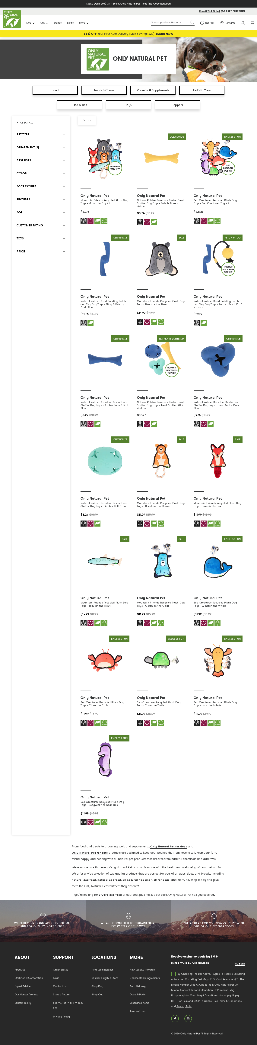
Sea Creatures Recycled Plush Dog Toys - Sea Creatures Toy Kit (215, 202)
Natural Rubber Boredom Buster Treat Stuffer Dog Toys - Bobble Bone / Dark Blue (105, 405)
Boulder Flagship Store (104, 978)
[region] (41, 475)
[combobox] (173, 23)
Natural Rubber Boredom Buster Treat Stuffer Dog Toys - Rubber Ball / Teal (104, 504)
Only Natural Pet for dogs (168, 846)
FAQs (56, 978)
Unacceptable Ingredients (145, 978)
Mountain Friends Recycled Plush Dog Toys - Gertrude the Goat (161, 604)
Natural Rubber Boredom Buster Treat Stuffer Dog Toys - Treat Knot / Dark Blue (217, 405)
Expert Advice (22, 986)
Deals (70, 22)
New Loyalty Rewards (142, 969)
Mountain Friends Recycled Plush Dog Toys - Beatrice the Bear (161, 302)
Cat (42, 22)
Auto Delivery (138, 986)
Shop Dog (97, 986)
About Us (20, 969)
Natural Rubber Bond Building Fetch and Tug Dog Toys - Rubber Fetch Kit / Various (218, 304)
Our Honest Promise (26, 994)
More (82, 22)
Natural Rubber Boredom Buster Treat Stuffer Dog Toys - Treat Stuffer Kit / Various (160, 405)
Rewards (230, 23)
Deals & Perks (137, 994)
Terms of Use (137, 1011)
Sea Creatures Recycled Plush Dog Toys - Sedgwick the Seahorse (102, 803)
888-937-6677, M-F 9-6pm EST (68, 1005)
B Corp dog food (110, 894)
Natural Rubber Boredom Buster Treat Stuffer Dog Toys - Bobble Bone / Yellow (160, 203)
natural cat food (109, 880)
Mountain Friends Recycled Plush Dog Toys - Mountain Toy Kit (104, 202)
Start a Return (61, 994)
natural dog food (84, 880)
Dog (28, 22)
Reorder (209, 22)
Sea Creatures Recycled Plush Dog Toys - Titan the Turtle (158, 704)
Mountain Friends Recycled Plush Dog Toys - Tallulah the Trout (104, 604)
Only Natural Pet (190, 1033)
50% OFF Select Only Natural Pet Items (124, 3)
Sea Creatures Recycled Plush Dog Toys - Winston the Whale (215, 604)
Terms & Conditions (230, 1001)
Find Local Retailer (102, 969)
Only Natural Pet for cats (90, 852)
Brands (57, 22)
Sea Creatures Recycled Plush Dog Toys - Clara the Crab (102, 704)
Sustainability (23, 1002)
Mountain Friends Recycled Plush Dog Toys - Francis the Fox (217, 504)
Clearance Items (139, 1002)
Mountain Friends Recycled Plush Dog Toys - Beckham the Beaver (161, 504)
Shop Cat (97, 994)
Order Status (60, 969)
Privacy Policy (61, 1016)
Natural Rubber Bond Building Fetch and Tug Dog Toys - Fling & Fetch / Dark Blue (103, 304)
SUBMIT (240, 963)
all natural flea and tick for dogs (146, 880)
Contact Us (59, 986)
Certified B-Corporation (29, 978)
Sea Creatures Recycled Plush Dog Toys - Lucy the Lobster (215, 704)
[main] (161, 484)
